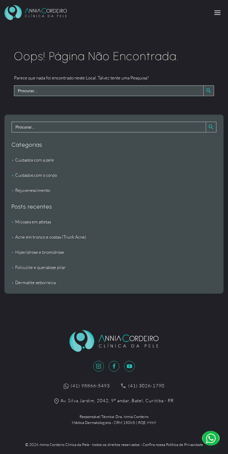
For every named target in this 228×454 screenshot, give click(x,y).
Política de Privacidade (184, 444)
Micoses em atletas (33, 222)
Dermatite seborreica (35, 282)
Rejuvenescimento (32, 190)
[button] (211, 438)
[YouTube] (129, 366)
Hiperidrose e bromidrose (39, 252)
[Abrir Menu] (217, 12)
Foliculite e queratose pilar (40, 267)
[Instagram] (98, 366)
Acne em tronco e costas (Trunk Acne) (50, 237)
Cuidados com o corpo (36, 175)
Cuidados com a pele (34, 160)
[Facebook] (114, 366)
